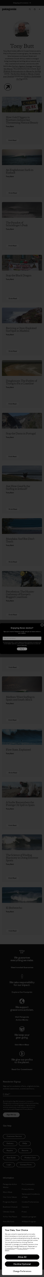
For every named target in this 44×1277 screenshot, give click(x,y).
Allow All (22, 1257)
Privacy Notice (22, 1248)
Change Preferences (22, 1271)
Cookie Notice (10, 1248)
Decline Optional (22, 1264)
